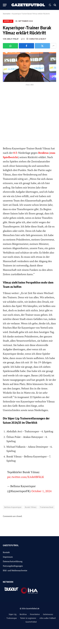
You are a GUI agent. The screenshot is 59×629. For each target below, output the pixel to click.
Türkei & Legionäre (28, 618)
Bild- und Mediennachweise (15, 570)
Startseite (6, 14)
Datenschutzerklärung (12, 561)
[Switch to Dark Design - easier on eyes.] (50, 5)
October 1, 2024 (41, 491)
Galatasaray (48, 614)
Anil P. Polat (12, 39)
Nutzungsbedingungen (13, 566)
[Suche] (54, 5)
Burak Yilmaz (30, 507)
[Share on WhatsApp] (10, 45)
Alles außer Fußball (47, 618)
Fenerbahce (35, 614)
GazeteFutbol (31, 621)
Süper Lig (8, 21)
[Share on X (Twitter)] (42, 45)
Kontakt (6, 552)
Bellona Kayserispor (12, 507)
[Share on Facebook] (26, 45)
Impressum (8, 556)
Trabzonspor (11, 618)
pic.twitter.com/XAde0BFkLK (25, 477)
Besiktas (23, 614)
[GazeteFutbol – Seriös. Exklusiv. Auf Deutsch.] (28, 5)
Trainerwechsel (46, 507)
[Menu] (5, 5)
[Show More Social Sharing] (53, 45)
